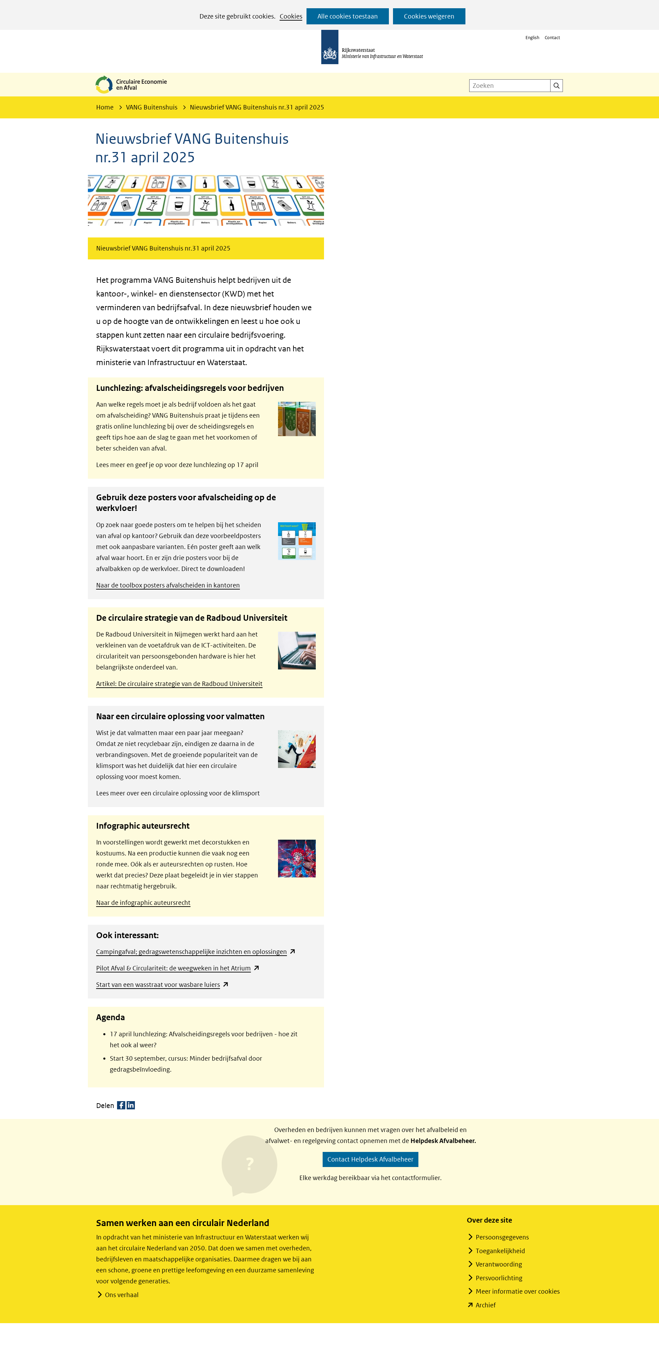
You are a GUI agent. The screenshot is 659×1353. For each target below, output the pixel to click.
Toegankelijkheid (500, 1251)
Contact (552, 37)
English (532, 37)
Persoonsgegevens (502, 1237)
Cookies (291, 16)
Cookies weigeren (429, 16)
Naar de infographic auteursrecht (143, 903)
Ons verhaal (122, 1295)
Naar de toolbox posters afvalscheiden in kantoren (168, 585)
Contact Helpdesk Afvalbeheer (370, 1159)
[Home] (136, 94)
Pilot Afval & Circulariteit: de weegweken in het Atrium (178, 968)
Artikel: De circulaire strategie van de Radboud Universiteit (179, 684)
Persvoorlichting (499, 1278)
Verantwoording (499, 1264)
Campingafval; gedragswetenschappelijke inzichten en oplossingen (196, 952)
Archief (486, 1305)
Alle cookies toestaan (347, 16)
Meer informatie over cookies (518, 1291)
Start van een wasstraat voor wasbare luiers (162, 985)
